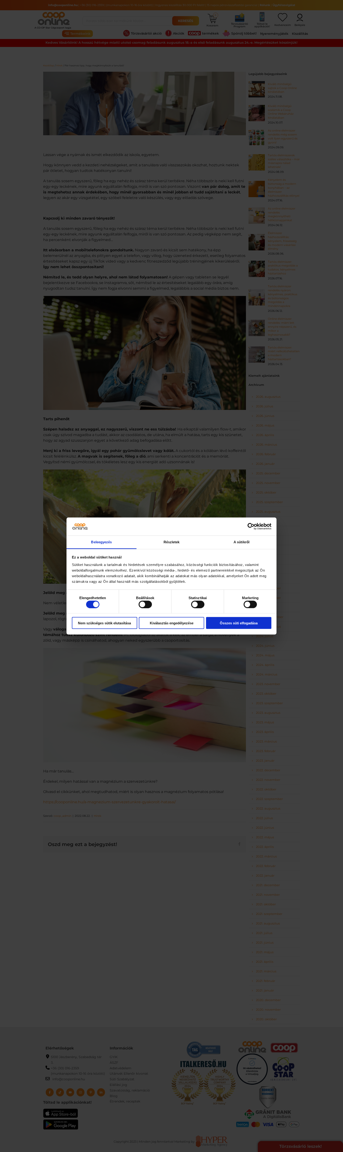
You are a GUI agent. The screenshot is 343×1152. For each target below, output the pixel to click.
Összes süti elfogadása (239, 623)
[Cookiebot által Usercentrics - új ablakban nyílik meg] (251, 526)
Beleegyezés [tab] (101, 542)
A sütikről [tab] (241, 542)
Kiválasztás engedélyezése (171, 623)
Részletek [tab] (172, 542)
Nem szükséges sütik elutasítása (104, 623)
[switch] (145, 604)
